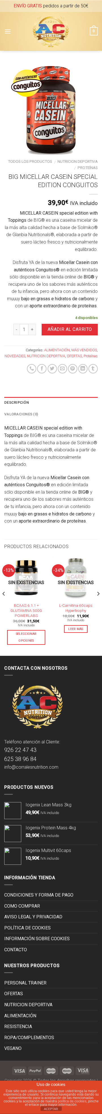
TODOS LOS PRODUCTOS (30, 161)
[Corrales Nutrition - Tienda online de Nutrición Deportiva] (50, 31)
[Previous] (4, 605)
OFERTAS (74, 356)
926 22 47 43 (20, 750)
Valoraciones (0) (21, 414)
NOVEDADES (15, 356)
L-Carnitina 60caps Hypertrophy (75, 608)
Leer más (75, 629)
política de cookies (72, 1101)
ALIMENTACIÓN (57, 350)
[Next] (98, 605)
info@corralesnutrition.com (31, 767)
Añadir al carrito (70, 329)
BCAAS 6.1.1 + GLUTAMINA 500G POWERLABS (26, 610)
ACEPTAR (51, 1109)
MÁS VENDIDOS (84, 350)
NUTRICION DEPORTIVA (78, 161)
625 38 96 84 (20, 759)
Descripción (16, 402)
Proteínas (88, 167)
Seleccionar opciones (26, 637)
